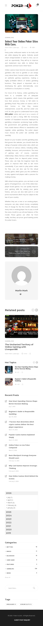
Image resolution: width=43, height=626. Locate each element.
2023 (8, 519)
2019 (8, 533)
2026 (8, 493)
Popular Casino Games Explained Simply (22, 436)
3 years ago (16, 353)
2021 (8, 526)
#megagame (11, 604)
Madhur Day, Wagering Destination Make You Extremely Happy (19, 253)
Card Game (22, 560)
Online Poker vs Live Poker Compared (19, 446)
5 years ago (16, 47)
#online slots (26, 604)
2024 (9, 515)
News (22, 573)
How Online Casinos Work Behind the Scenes (23, 477)
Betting (22, 547)
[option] (21, 334)
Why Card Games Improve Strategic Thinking (23, 467)
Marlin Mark (8, 47)
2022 (8, 522)
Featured (22, 564)
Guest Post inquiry (22, 620)
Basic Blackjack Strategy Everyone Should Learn (22, 456)
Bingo (22, 551)
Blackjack (22, 556)
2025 (8, 512)
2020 (9, 529)
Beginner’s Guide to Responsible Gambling (21, 412)
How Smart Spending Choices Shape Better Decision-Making (23, 402)
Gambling (9, 37)
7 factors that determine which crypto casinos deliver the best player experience (21, 424)
